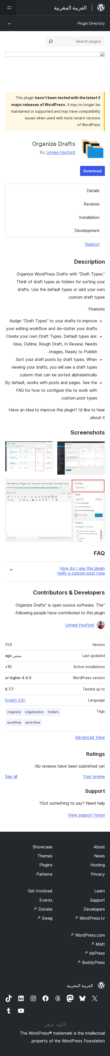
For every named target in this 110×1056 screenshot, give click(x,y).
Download (92, 171)
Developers (94, 909)
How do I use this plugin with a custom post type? (81, 571)
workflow (14, 722)
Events (45, 900)
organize (14, 712)
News (99, 855)
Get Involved (40, 890)
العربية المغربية (80, 985)
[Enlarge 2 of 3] (46, 448)
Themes (44, 855)
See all (11, 776)
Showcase (42, 846)
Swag (44, 918)
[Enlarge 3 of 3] (98, 486)
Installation (89, 217)
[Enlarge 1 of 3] (98, 448)
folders (53, 712)
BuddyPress (91, 962)
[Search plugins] (51, 41)
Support (92, 244)
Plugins (45, 864)
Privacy (98, 874)
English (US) (15, 700)
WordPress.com (87, 935)
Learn (99, 890)
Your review (94, 776)
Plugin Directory (91, 23)
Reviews (92, 204)
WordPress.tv (89, 918)
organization (34, 712)
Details (93, 190)
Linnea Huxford (60, 152)
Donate (42, 909)
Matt (98, 944)
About (99, 846)
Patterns (44, 874)
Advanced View (90, 737)
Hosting (97, 864)
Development (87, 230)
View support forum (86, 815)
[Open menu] (8, 7)
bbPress (94, 953)
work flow (32, 722)
